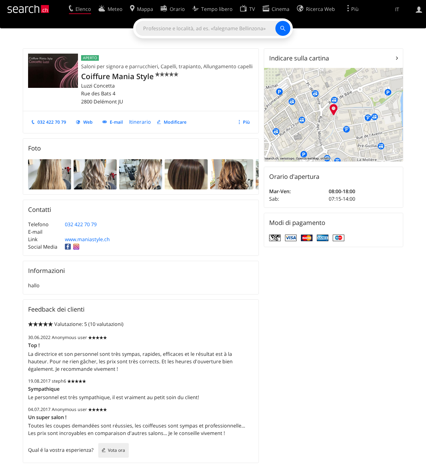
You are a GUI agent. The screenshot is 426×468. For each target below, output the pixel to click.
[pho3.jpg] (140, 173)
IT (397, 9)
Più (246, 122)
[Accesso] (419, 9)
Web (88, 122)
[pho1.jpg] (49, 173)
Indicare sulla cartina (299, 58)
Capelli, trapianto (181, 66)
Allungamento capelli (228, 66)
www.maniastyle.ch (87, 239)
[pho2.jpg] (95, 173)
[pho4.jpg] (186, 173)
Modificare (175, 122)
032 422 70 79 (51, 122)
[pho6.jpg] (231, 173)
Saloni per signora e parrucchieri (119, 66)
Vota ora (116, 450)
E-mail (116, 122)
